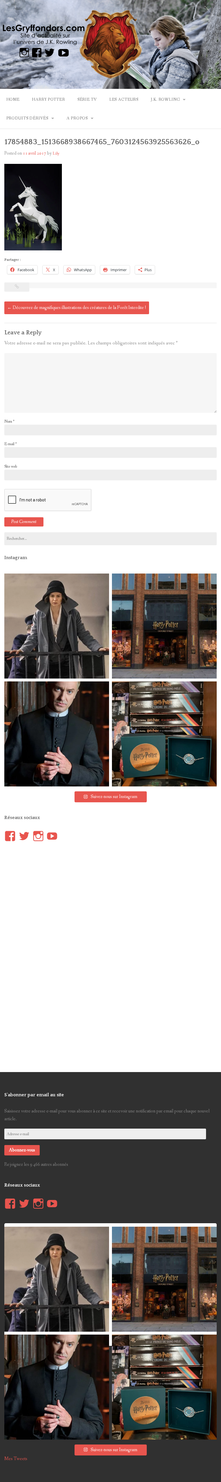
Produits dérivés (27, 118)
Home (13, 99)
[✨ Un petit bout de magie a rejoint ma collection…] (164, 733)
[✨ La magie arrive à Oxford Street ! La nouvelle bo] (164, 626)
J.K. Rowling (165, 99)
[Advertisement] (47, 954)
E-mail (10, 444)
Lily (56, 153)
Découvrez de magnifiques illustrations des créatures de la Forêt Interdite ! (76, 308)
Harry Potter (48, 99)
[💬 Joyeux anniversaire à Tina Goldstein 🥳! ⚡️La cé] (56, 626)
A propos (77, 118)
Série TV (87, 99)
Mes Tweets (15, 1459)
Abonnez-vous (22, 1150)
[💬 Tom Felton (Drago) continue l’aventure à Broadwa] (56, 733)
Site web (10, 466)
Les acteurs (123, 99)
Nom (9, 421)
